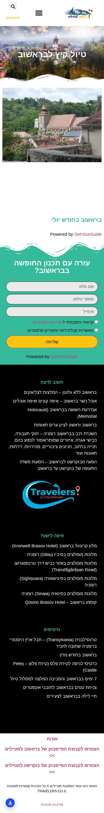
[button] (39, 13)
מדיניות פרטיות (52, 804)
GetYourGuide (88, 234)
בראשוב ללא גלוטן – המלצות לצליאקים (60, 392)
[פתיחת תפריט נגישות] (10, 803)
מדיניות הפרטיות (47, 322)
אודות (52, 739)
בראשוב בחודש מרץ (78, 655)
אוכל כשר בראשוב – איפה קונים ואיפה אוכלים (55, 401)
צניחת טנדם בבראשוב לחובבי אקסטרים (60, 687)
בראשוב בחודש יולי (77, 219)
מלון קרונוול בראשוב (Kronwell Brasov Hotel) (54, 545)
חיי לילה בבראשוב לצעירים (72, 696)
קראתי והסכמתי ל (63, 322)
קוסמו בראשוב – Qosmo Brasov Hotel (61, 602)
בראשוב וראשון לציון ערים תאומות (65, 425)
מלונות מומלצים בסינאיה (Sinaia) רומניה (59, 593)
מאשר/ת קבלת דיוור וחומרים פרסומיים (61, 330)
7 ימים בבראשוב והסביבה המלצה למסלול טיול (53, 678)
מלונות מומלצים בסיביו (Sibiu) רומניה (62, 554)
